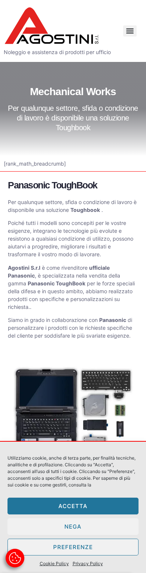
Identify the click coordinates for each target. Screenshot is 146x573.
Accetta (73, 506)
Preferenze (73, 547)
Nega (73, 526)
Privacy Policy (88, 563)
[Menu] (130, 31)
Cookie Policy (54, 563)
